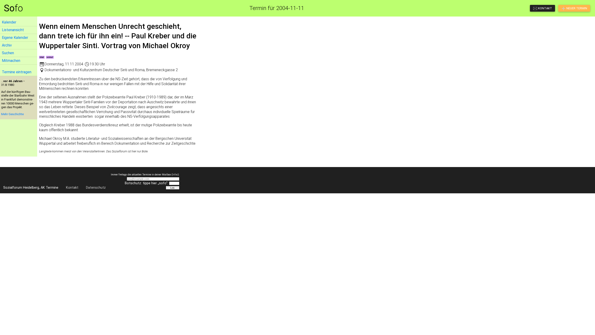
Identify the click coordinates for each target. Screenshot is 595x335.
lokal (42, 57)
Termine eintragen (16, 72)
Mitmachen (11, 60)
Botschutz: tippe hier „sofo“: (146, 183)
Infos (175, 174)
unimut (50, 57)
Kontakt (72, 188)
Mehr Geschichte (12, 114)
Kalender (9, 22)
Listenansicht (13, 30)
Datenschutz (96, 188)
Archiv (7, 45)
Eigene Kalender (15, 37)
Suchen (8, 53)
